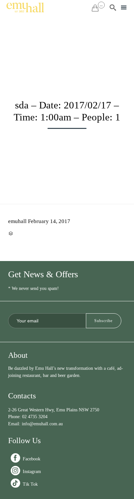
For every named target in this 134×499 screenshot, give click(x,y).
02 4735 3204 (34, 416)
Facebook (26, 458)
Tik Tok (24, 484)
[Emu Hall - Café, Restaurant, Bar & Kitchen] (25, 7)
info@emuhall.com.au (42, 423)
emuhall (17, 221)
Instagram (26, 471)
